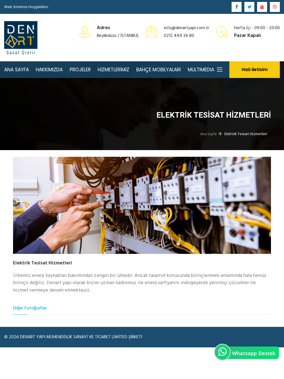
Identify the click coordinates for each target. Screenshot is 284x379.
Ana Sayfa (208, 134)
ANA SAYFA (16, 69)
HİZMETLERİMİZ (113, 69)
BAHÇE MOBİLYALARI (158, 69)
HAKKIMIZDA (49, 69)
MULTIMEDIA (201, 69)
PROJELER (80, 69)
